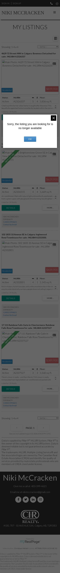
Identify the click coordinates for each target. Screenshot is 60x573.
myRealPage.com (30, 542)
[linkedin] (33, 499)
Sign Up (17, 3)
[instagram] (41, 499)
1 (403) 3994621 (10, 222)
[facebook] (19, 499)
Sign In (5, 3)
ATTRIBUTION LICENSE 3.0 (46, 548)
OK (30, 139)
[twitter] (26, 499)
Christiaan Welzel (21, 548)
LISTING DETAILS (11, 208)
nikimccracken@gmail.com (36, 491)
